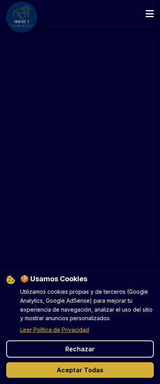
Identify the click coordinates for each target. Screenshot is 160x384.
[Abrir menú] (150, 14)
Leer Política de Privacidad (54, 329)
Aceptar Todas (80, 370)
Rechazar (80, 349)
